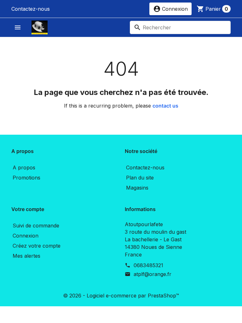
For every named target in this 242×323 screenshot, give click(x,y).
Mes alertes (26, 256)
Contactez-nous (30, 9)
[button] (170, 9)
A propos (24, 167)
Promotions (26, 177)
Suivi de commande (36, 225)
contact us (165, 106)
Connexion (25, 235)
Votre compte (27, 209)
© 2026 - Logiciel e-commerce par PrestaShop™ (121, 295)
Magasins (137, 188)
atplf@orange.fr (152, 274)
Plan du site (140, 177)
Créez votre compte (36, 246)
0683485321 (148, 265)
